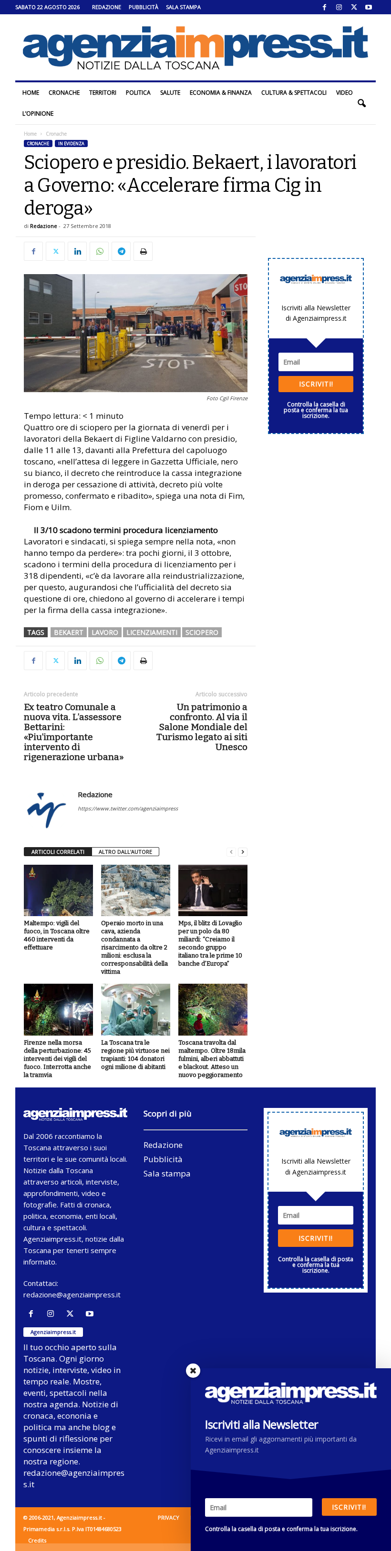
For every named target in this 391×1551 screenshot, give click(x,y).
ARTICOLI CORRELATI (57, 851)
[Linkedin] (77, 251)
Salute (170, 93)
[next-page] (242, 852)
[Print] (143, 251)
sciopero (201, 632)
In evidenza (71, 143)
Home (30, 93)
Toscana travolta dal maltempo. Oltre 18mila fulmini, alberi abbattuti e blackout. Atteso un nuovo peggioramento (212, 1058)
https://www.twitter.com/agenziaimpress (128, 808)
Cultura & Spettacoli (294, 93)
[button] (361, 103)
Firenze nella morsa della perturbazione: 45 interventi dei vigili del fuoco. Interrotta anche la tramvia (57, 1058)
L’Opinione (37, 113)
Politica (138, 93)
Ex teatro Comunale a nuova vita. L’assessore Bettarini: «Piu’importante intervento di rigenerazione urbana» (74, 732)
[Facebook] (324, 7)
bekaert (68, 632)
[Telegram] (121, 251)
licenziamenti (151, 632)
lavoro (105, 632)
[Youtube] (368, 7)
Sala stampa (183, 6)
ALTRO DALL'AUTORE (125, 851)
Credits (37, 1540)
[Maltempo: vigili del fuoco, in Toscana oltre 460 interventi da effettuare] (58, 890)
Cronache (64, 93)
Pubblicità (143, 6)
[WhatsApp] (99, 251)
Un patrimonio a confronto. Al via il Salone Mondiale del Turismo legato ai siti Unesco (201, 727)
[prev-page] (231, 852)
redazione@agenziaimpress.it (72, 1294)
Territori (102, 93)
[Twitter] (354, 7)
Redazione (106, 6)
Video (344, 93)
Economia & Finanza (221, 93)
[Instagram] (339, 7)
